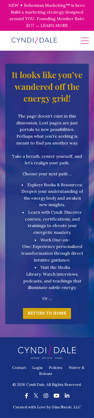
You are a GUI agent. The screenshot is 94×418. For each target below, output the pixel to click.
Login (37, 367)
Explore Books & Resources (54, 184)
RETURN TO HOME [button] (47, 313)
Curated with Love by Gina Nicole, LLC (47, 407)
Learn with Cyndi (45, 212)
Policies (55, 367)
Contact (19, 367)
